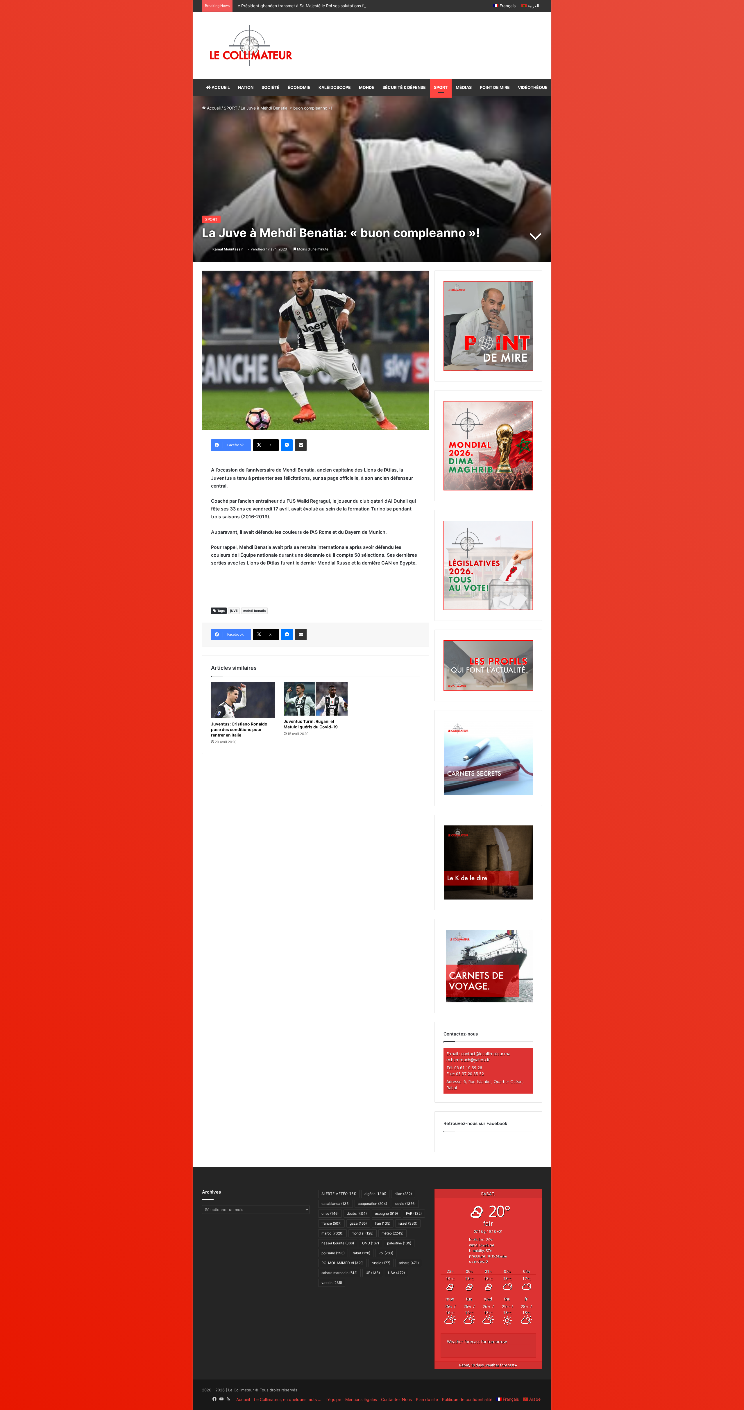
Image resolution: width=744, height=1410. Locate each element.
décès (357, 1213)
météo (392, 1233)
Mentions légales (361, 1399)
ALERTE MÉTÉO (338, 1194)
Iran (382, 1223)
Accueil (213, 107)
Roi (385, 1253)
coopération (372, 1203)
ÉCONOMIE (299, 87)
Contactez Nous (396, 1399)
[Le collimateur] (251, 45)
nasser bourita (337, 1243)
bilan (403, 1194)
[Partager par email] (301, 445)
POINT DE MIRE (495, 87)
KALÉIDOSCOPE (335, 87)
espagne (386, 1213)
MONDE (366, 87)
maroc (332, 1233)
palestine (399, 1243)
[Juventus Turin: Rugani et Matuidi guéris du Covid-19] (316, 699)
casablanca (335, 1203)
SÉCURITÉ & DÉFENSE (404, 87)
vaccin (331, 1282)
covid (405, 1203)
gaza (358, 1223)
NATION (245, 87)
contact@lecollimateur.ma (485, 1053)
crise (330, 1213)
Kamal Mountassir (227, 249)
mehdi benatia (254, 611)
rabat (361, 1253)
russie (381, 1263)
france (331, 1223)
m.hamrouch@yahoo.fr (468, 1060)
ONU (370, 1243)
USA (396, 1273)
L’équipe (333, 1399)
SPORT (441, 87)
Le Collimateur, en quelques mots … (287, 1399)
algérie (375, 1194)
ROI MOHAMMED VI (342, 1263)
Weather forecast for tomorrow (477, 1341)
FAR (414, 1213)
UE (373, 1273)
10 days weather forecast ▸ (488, 1365)
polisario (333, 1253)
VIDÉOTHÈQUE (533, 87)
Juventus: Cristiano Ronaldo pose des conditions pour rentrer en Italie (239, 729)
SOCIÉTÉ (271, 87)
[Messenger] (287, 445)
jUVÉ (234, 611)
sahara (408, 1263)
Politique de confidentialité (467, 1399)
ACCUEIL (220, 87)
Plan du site (427, 1399)
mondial (362, 1233)
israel (407, 1223)
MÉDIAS (464, 87)
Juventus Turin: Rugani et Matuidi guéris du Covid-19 (311, 724)
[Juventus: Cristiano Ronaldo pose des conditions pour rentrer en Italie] (243, 700)
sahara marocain (339, 1273)
